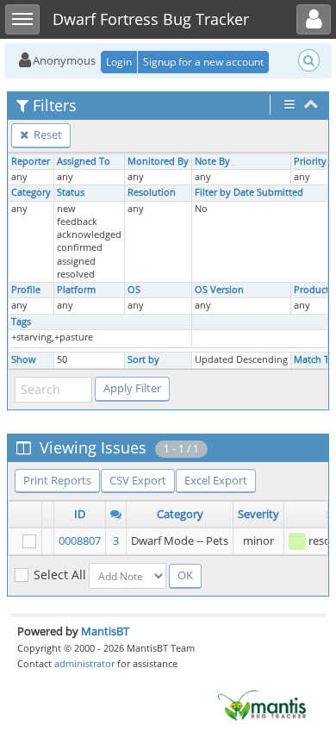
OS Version (219, 290)
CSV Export (137, 480)
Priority (310, 161)
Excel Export (215, 480)
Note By (212, 161)
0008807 (80, 540)
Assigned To (83, 161)
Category (31, 192)
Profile (25, 290)
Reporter (30, 161)
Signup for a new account (203, 61)
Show (23, 359)
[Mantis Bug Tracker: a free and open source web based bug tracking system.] (262, 704)
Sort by (143, 359)
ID (79, 514)
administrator (84, 663)
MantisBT (105, 631)
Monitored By (158, 161)
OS (134, 290)
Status (70, 192)
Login (119, 61)
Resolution (152, 192)
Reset (46, 134)
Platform (76, 290)
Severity (258, 514)
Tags (21, 322)
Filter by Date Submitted (249, 192)
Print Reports (57, 480)
